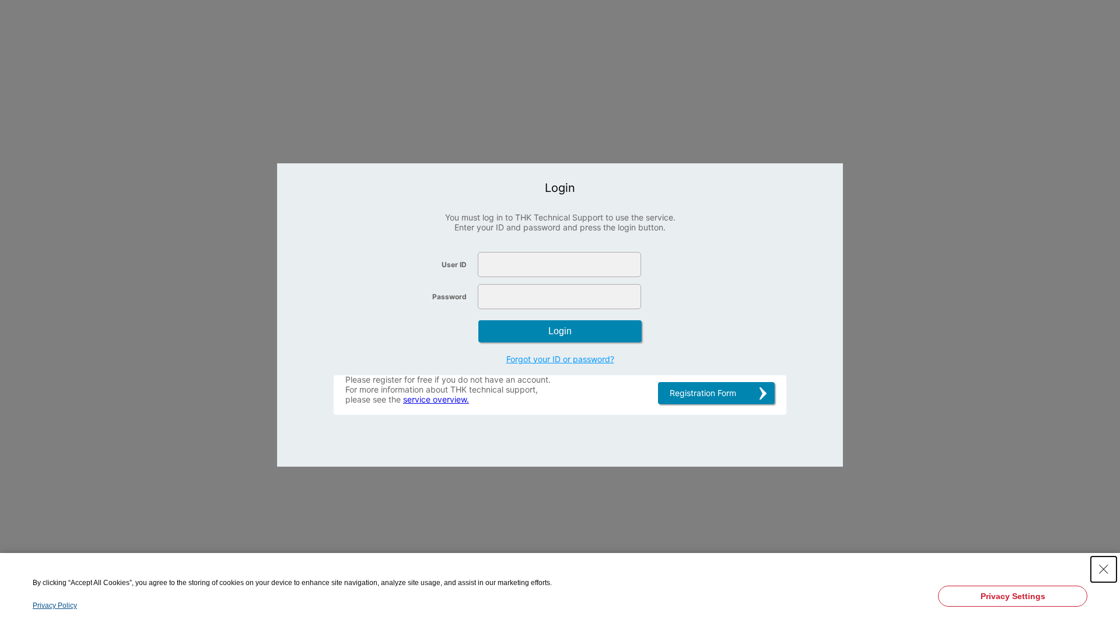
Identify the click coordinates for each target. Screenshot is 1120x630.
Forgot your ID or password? (560, 359)
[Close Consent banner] (1103, 569)
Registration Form (703, 393)
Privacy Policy (55, 605)
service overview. (436, 399)
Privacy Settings (1013, 596)
